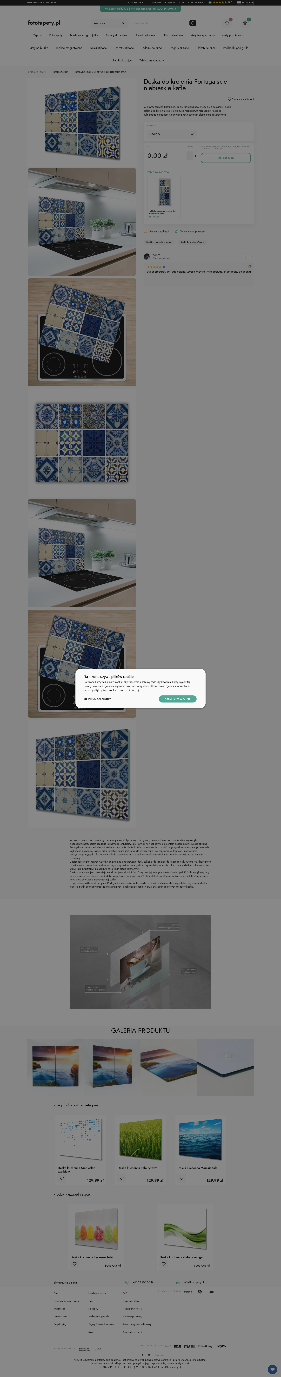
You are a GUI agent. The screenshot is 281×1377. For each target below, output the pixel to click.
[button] (97, 699)
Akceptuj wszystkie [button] (177, 698)
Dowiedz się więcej (128, 690)
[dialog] (140, 688)
